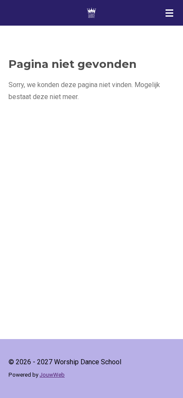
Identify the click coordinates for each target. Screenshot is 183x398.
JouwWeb (52, 375)
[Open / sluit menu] (169, 12)
